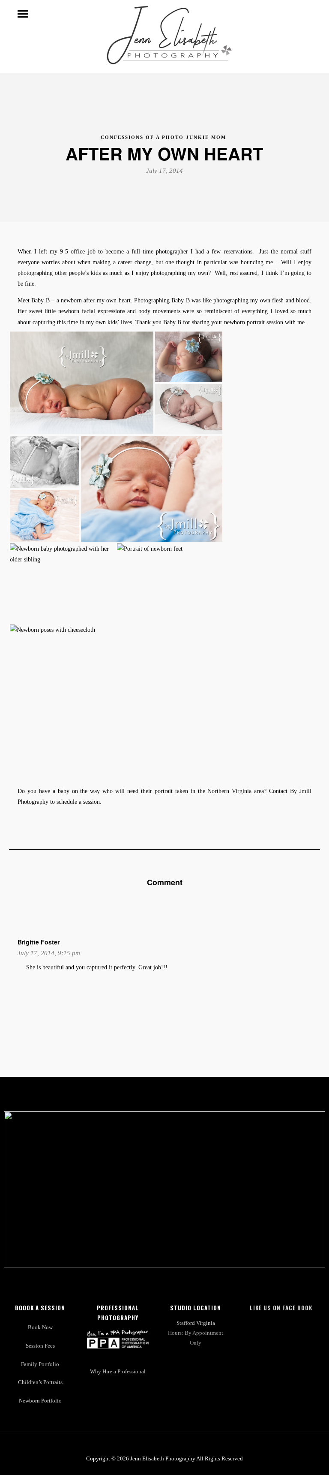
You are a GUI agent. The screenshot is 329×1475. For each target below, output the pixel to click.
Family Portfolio (40, 1364)
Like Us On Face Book (281, 1307)
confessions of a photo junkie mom (163, 137)
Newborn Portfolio (40, 1401)
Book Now (40, 1327)
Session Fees (40, 1346)
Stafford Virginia (195, 1323)
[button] (81, 383)
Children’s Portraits (40, 1382)
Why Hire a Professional (118, 1372)
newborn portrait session (253, 322)
